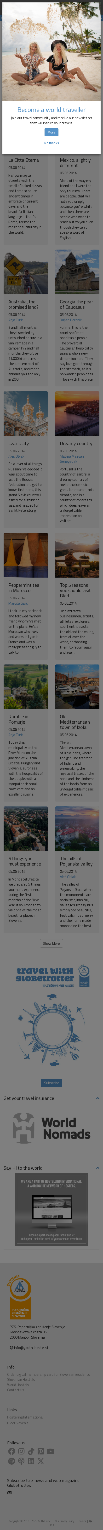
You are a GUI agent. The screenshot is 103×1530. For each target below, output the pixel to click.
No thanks (51, 142)
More (51, 132)
